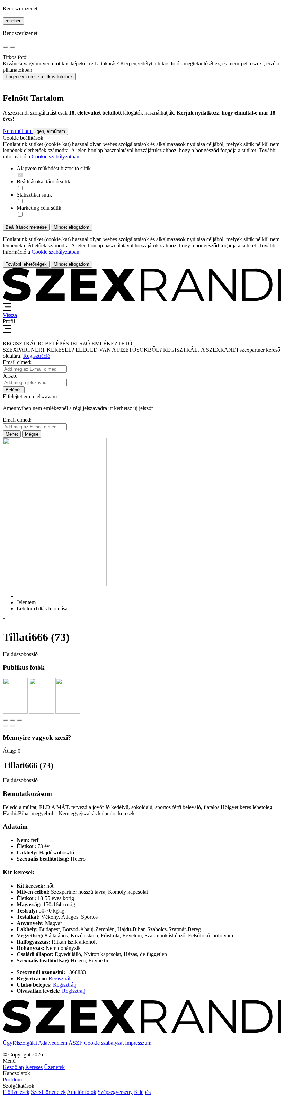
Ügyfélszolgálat (20, 1043)
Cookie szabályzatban (55, 157)
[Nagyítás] (19, 720)
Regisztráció (36, 356)
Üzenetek (54, 1067)
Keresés (34, 1067)
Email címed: (17, 362)
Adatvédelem (52, 1043)
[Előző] (5, 726)
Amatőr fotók (81, 1092)
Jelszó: (10, 376)
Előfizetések (16, 1092)
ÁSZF (75, 1043)
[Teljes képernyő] (12, 720)
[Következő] (12, 726)
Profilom (12, 1079)
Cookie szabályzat (104, 1043)
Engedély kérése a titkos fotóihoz (39, 76)
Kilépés (142, 1092)
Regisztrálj (60, 978)
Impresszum (138, 1043)
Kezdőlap (13, 1067)
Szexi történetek (48, 1092)
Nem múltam (18, 131)
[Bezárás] (5, 720)
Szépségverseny (115, 1092)
